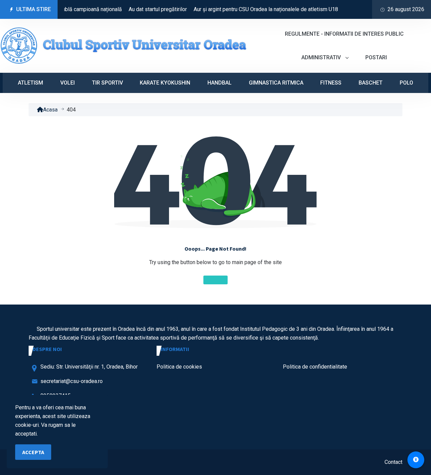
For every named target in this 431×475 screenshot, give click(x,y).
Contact (393, 462)
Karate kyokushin (165, 83)
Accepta (33, 452)
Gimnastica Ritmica (276, 83)
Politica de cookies (179, 366)
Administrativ (321, 57)
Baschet (371, 83)
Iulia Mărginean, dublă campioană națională (65, 9)
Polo (406, 83)
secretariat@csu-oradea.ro (71, 381)
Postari (376, 57)
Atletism (30, 83)
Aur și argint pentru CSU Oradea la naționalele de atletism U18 (260, 9)
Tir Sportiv (107, 83)
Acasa (50, 109)
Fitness (330, 83)
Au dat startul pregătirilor (152, 9)
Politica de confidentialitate (315, 366)
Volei (67, 83)
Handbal (219, 83)
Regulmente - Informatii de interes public (344, 34)
